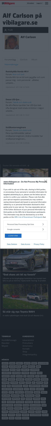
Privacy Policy (39, 244)
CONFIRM (13, 236)
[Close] (46, 182)
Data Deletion (12, 244)
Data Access (25, 244)
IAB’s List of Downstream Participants (28, 217)
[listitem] (25, 224)
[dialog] (25, 213)
